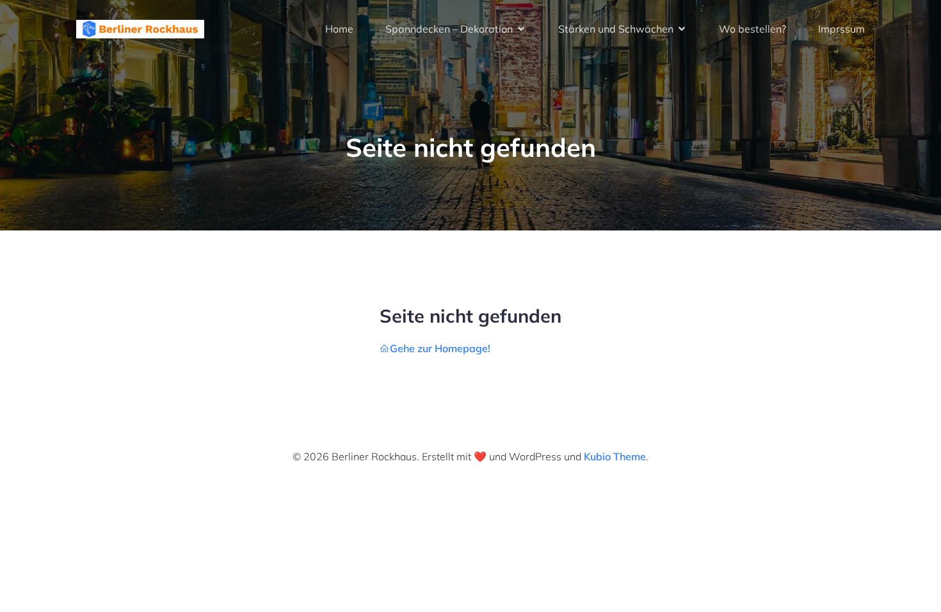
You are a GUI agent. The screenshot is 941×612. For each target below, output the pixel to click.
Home (339, 28)
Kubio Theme (615, 456)
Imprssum (841, 28)
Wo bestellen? (752, 28)
